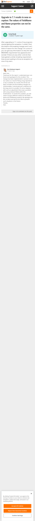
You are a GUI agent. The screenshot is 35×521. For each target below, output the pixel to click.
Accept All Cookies (17, 506)
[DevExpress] (6, 1)
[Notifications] (32, 1)
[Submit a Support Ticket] (31, 11)
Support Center (17, 6)
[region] (17, 506)
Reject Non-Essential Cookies (17, 511)
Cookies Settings (17, 515)
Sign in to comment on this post (22, 111)
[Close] (31, 494)
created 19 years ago (16, 36)
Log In (28, 1)
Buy (24, 1)
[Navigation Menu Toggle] (3, 6)
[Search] (32, 6)
